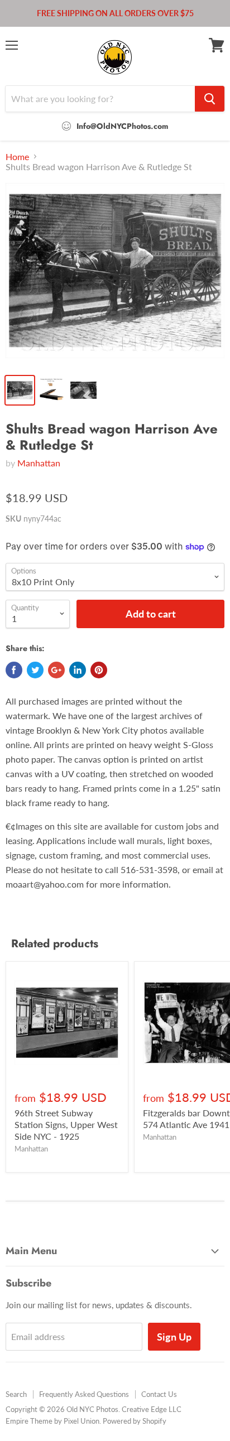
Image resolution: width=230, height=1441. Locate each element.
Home (17, 157)
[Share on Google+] (56, 670)
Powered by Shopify (134, 1420)
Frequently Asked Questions (84, 1394)
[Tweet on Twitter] (35, 670)
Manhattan (38, 462)
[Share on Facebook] (14, 670)
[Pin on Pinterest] (98, 670)
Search (16, 1394)
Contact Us (159, 1394)
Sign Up (174, 1337)
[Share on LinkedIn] (77, 670)
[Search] (209, 99)
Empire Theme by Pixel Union (52, 1420)
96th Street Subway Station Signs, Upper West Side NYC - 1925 (66, 1124)
